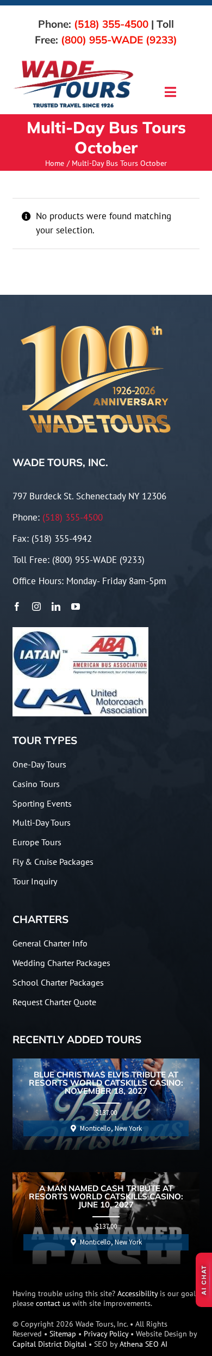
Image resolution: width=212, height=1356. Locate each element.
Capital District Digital (49, 1344)
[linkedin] (56, 606)
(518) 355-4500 (111, 23)
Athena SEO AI (143, 1344)
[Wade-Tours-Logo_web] (73, 63)
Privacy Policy (106, 1334)
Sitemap (62, 1334)
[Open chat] (204, 1280)
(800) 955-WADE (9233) (119, 39)
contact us (53, 1303)
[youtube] (75, 606)
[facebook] (17, 606)
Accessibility (137, 1293)
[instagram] (36, 606)
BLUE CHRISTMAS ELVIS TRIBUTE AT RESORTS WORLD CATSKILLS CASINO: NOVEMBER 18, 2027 (106, 1083)
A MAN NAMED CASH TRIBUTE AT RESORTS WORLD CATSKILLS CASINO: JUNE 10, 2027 (106, 1197)
